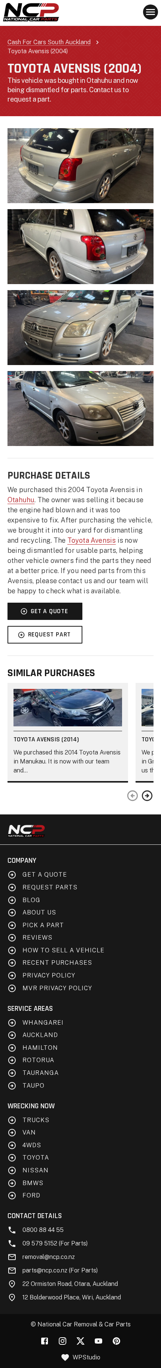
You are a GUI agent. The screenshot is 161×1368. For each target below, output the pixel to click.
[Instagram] (63, 1341)
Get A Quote (49, 611)
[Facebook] (45, 1341)
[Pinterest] (116, 1341)
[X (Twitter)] (80, 1341)
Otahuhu (20, 500)
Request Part (49, 634)
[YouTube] (98, 1341)
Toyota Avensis (91, 540)
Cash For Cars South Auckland (49, 42)
